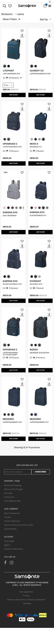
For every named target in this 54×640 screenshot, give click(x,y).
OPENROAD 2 (10, 143)
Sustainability (10, 529)
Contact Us (9, 497)
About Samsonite (11, 513)
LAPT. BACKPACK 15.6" (11, 74)
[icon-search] (4, 5)
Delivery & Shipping (12, 485)
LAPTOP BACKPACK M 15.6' (40, 74)
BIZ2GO (34, 349)
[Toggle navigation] (49, 5)
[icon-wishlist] (9, 6)
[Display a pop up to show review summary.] (21, 78)
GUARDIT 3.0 (36, 70)
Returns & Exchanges (13, 489)
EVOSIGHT (35, 281)
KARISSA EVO (10, 212)
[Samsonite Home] (27, 5)
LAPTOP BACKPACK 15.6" (12, 147)
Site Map (27, 603)
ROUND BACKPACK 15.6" (12, 284)
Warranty (8, 493)
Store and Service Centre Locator (18, 525)
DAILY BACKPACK (9, 215)
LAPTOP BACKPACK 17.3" (39, 422)
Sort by (44, 19)
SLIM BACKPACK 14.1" (38, 215)
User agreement (26, 591)
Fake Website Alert (12, 501)
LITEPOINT (8, 70)
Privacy (26, 595)
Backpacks (6, 14)
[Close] (50, 1)
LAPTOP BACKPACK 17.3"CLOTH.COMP (10, 354)
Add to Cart (13, 95)
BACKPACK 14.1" (36, 147)
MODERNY (8, 419)
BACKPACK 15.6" (36, 284)
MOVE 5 (34, 143)
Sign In (7, 545)
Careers (7, 517)
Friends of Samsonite (13, 549)
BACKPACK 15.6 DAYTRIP (39, 353)
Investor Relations (12, 521)
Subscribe (40, 471)
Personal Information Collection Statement (26, 599)
